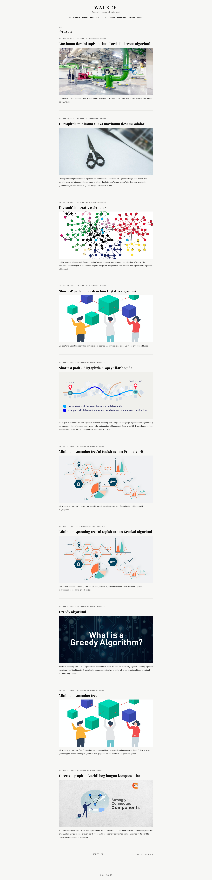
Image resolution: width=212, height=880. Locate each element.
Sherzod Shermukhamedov (93, 38)
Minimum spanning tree (78, 695)
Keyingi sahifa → (145, 854)
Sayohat (104, 17)
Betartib (132, 17)
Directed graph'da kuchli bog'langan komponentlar (99, 775)
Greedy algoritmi (72, 612)
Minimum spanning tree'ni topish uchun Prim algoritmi (103, 451)
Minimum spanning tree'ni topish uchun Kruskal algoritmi (105, 531)
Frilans (85, 17)
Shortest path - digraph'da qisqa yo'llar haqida (95, 368)
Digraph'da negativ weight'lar (82, 207)
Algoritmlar (94, 17)
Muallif (140, 17)
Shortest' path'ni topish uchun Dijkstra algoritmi (97, 291)
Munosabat (121, 17)
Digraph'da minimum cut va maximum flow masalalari (102, 124)
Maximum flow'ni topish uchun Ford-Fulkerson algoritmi (104, 43)
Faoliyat (76, 17)
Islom (112, 17)
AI (70, 17)
